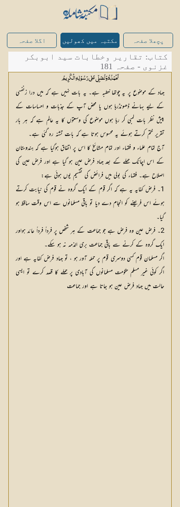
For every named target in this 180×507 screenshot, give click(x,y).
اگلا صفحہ (32, 40)
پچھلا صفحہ (148, 40)
